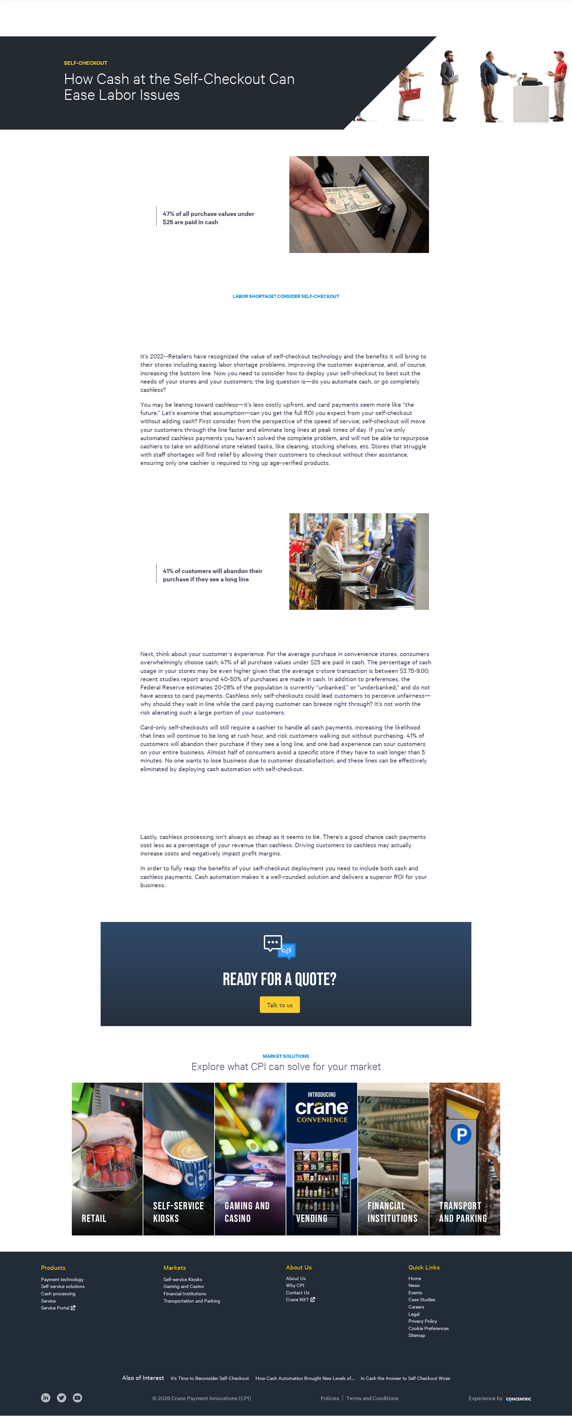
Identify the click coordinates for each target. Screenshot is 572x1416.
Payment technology (62, 1279)
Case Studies (421, 1299)
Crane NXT (297, 1299)
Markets (175, 1267)
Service (48, 1300)
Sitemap (416, 1335)
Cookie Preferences (428, 1328)
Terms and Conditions (372, 1397)
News (414, 1285)
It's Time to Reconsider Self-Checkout (210, 1378)
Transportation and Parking (192, 1300)
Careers (416, 1306)
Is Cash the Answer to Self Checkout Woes (405, 1378)
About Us (296, 1278)
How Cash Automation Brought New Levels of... (305, 1378)
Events (415, 1292)
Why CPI (295, 1285)
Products (53, 1267)
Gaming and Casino (184, 1286)
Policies (330, 1397)
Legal (413, 1314)
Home (414, 1278)
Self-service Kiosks (183, 1279)
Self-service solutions (63, 1286)
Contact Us (298, 1292)
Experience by (486, 1397)
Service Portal (55, 1307)
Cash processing (58, 1293)
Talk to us (280, 1005)
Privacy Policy (422, 1320)
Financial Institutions (185, 1293)
